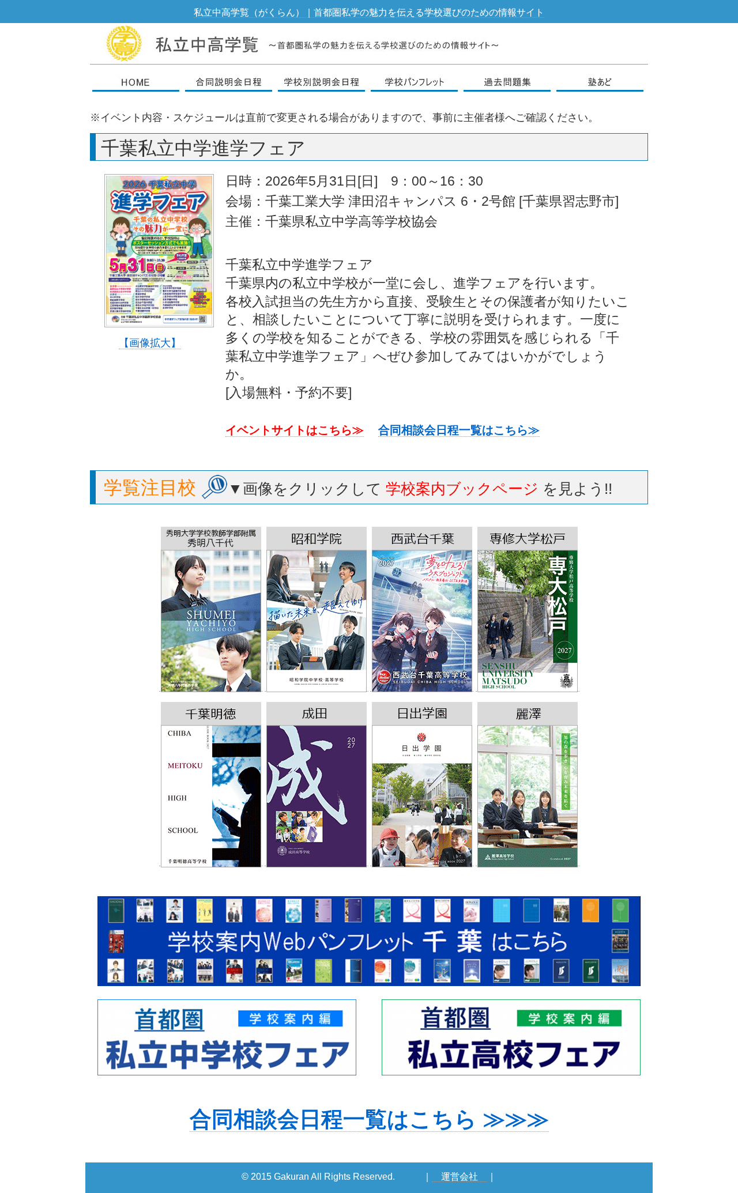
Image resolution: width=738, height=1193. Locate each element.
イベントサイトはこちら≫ (294, 430)
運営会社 (459, 1176)
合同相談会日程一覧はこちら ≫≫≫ (369, 1119)
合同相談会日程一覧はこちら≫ (459, 430)
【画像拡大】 (150, 343)
